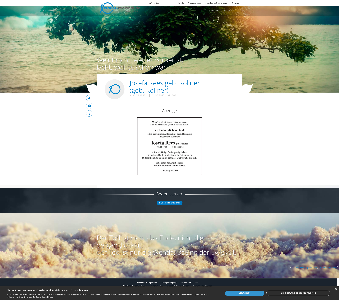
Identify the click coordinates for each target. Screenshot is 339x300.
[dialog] (169, 293)
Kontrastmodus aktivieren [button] (202, 286)
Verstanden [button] (244, 293)
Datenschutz (186, 282)
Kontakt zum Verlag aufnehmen (305, 267)
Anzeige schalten (194, 3)
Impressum (152, 282)
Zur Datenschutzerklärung (43, 297)
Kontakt (181, 3)
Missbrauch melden (329, 267)
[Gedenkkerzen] (89, 113)
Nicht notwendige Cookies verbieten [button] (298, 293)
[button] (169, 126)
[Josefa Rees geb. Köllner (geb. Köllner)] (89, 98)
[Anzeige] (89, 106)
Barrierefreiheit (140, 286)
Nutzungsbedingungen (169, 282)
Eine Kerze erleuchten (170, 202)
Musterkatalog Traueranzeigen (216, 3)
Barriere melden (156, 286)
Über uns (235, 3)
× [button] (336, 289)
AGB (196, 282)
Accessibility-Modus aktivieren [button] (178, 286)
